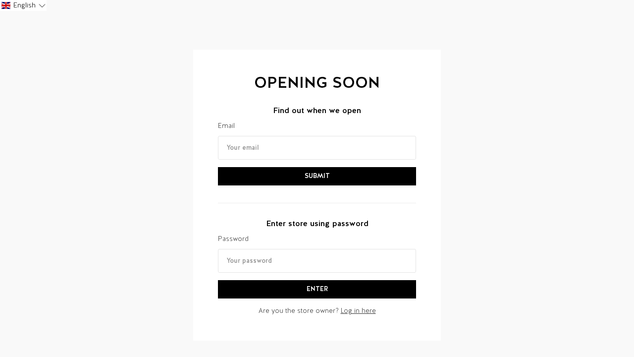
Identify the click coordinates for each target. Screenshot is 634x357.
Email (226, 125)
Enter (317, 289)
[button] (23, 5)
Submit (317, 176)
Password (233, 239)
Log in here (358, 310)
